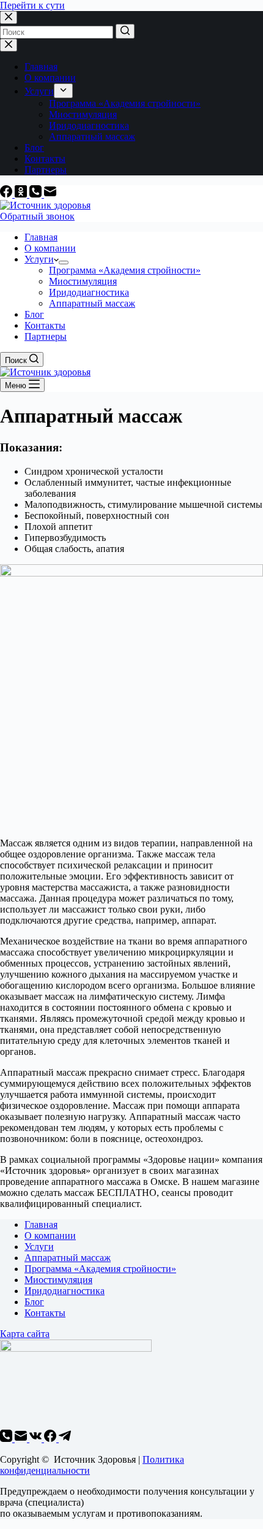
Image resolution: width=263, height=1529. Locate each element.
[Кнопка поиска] (125, 31)
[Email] (50, 194)
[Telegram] (65, 1438)
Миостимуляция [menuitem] (83, 114)
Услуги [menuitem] (39, 91)
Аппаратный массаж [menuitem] (92, 136)
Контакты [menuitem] (44, 158)
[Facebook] (7, 194)
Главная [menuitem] (40, 66)
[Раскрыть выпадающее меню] (63, 90)
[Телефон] (36, 194)
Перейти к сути (32, 5)
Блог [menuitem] (34, 147)
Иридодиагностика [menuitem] (89, 125)
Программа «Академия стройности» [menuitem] (125, 103)
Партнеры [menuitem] (45, 169)
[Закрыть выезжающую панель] (8, 45)
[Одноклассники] (22, 194)
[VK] (36, 1438)
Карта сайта (25, 1333)
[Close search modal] (8, 17)
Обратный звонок (37, 216)
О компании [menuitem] (50, 77)
